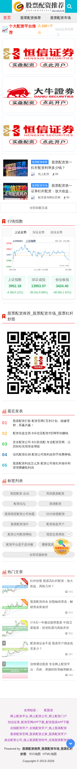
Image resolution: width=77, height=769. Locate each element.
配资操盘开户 (55, 524)
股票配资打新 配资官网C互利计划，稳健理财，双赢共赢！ (41, 423)
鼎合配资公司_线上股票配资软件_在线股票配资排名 (38, 740)
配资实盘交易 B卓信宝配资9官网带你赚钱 (40, 433)
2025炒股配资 (55, 514)
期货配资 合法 (19, 493)
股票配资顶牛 (20, 524)
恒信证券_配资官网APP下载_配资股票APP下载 (38, 722)
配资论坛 (20, 504)
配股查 (48, 710)
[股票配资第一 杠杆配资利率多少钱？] (15, 167)
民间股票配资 (55, 493)
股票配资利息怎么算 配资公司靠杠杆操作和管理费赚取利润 (42, 465)
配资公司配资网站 (20, 534)
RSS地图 (35, 754)
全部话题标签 (38, 555)
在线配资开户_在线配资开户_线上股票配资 (38, 728)
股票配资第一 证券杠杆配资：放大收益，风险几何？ (51, 191)
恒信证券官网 (64, 29)
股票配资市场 (60, 17)
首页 (7, 17)
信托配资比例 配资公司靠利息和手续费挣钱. (42, 454)
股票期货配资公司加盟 (20, 514)
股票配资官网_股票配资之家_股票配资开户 (38, 734)
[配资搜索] (69, 6)
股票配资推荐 (30, 17)
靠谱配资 (55, 504)
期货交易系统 (55, 534)
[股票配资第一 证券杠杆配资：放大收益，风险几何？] (15, 191)
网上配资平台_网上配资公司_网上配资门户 (38, 716)
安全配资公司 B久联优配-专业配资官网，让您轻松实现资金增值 (42, 444)
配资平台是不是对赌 (19, 544)
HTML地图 (50, 754)
